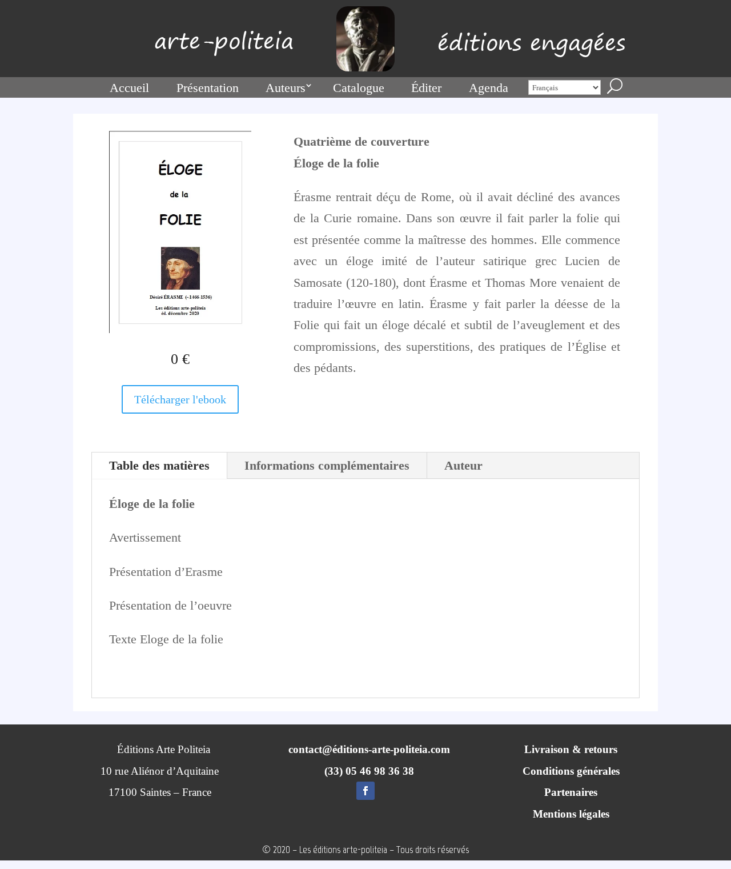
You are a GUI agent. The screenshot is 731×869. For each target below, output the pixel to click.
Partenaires (570, 792)
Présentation (207, 88)
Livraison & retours (570, 749)
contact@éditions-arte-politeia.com (369, 749)
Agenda (488, 88)
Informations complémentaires (326, 465)
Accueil (129, 88)
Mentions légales (571, 814)
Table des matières (159, 465)
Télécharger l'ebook (180, 399)
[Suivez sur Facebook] (365, 791)
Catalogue (358, 88)
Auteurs (286, 88)
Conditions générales (571, 771)
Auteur (463, 465)
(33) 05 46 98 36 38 (369, 771)
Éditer (426, 88)
